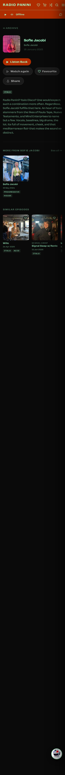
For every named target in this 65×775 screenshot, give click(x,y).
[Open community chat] (60, 14)
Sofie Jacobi (31, 45)
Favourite (49, 71)
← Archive (10, 28)
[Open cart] (44, 5)
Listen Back (16, 61)
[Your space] (38, 5)
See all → (56, 150)
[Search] (56, 5)
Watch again (18, 71)
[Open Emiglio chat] (56, 753)
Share (15, 81)
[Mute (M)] (12, 14)
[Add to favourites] (25, 159)
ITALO (7, 92)
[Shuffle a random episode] (50, 5)
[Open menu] (63, 5)
